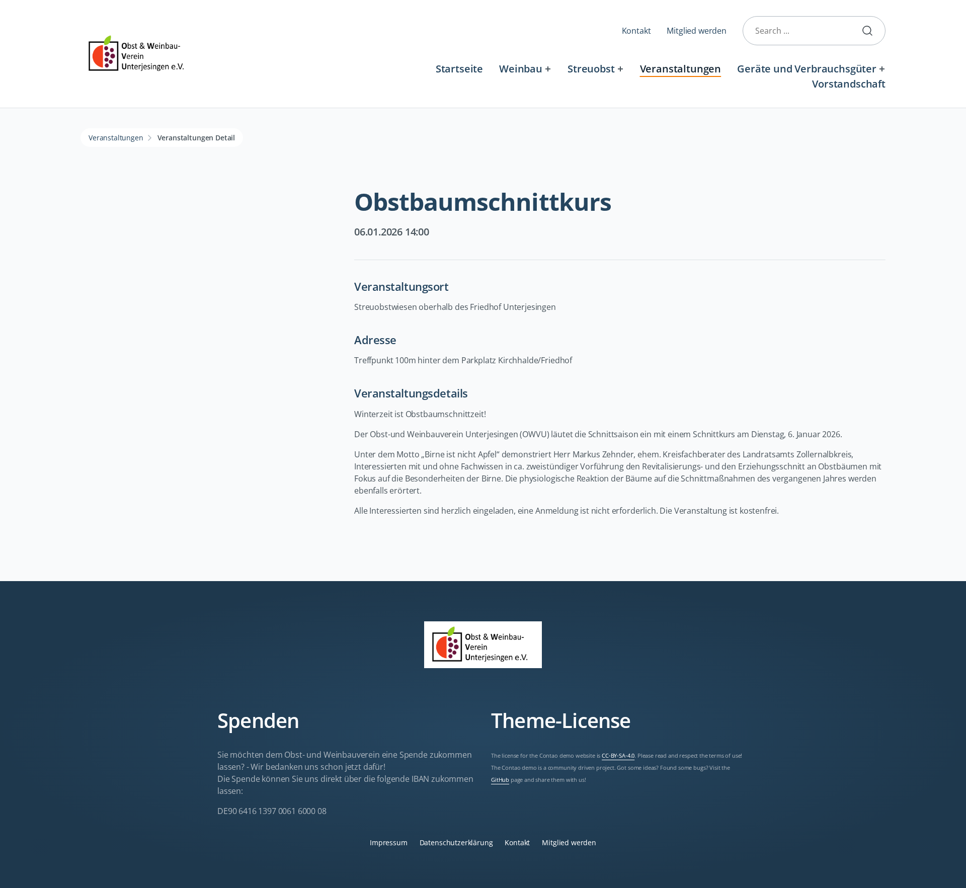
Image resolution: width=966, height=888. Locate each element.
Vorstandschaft (849, 84)
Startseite (459, 68)
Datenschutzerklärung (456, 842)
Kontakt (636, 30)
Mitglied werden (697, 30)
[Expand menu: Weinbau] (548, 68)
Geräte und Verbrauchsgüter (806, 68)
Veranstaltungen (680, 68)
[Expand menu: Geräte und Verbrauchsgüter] (882, 68)
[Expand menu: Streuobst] (620, 68)
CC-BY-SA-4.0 (618, 755)
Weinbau (520, 68)
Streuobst (591, 68)
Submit (871, 30)
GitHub (500, 779)
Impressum (389, 842)
